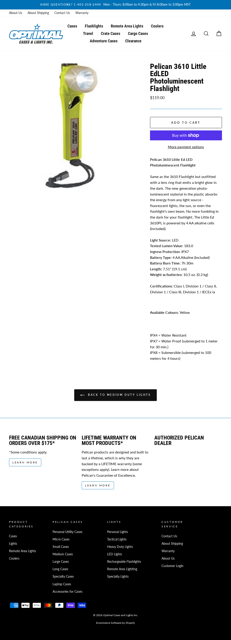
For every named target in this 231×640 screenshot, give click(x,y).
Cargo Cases (138, 33)
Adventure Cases (104, 41)
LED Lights (114, 554)
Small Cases (61, 547)
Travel (88, 33)
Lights (13, 543)
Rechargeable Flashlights (124, 561)
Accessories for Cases (67, 591)
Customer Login (172, 566)
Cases (72, 26)
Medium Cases (63, 554)
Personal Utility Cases (67, 532)
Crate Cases (110, 33)
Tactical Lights (117, 539)
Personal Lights (117, 532)
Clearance (133, 41)
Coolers (157, 26)
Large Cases (61, 561)
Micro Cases (61, 539)
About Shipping (38, 13)
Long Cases (60, 569)
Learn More (25, 462)
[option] (115, 4)
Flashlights (94, 26)
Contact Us (62, 13)
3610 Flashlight (182, 176)
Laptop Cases (62, 584)
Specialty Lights (118, 576)
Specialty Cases (63, 576)
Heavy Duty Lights (120, 547)
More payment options (186, 147)
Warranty (81, 13)
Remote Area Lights (127, 26)
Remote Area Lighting (122, 569)
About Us (15, 13)
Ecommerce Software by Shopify (115, 622)
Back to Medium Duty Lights (118, 395)
